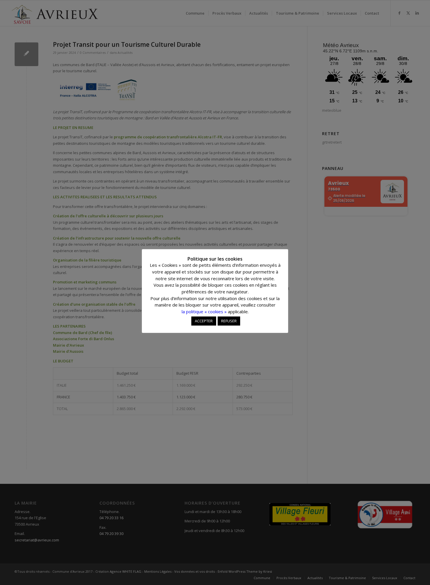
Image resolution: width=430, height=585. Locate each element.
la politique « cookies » (204, 311)
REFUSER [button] (229, 321)
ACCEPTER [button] (204, 321)
